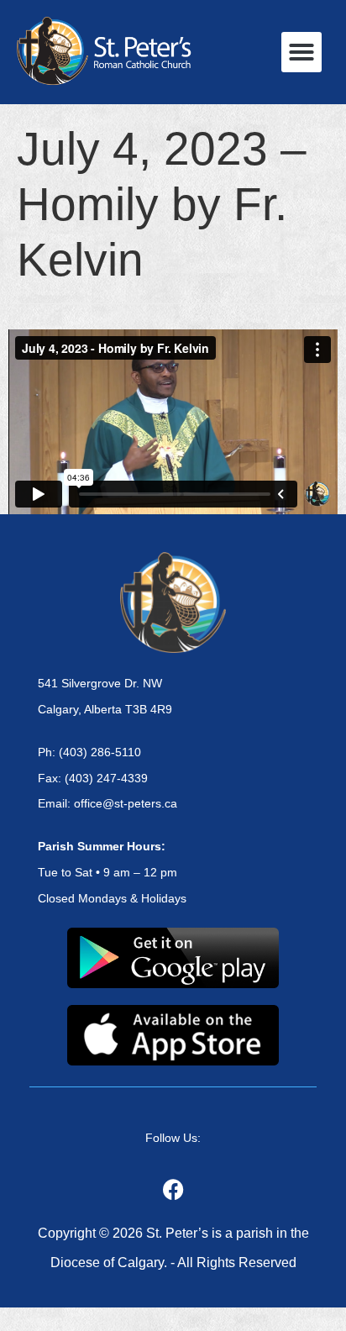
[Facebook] (173, 1189)
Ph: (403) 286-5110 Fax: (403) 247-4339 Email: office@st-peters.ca (107, 778)
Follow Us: (173, 1137)
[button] (301, 52)
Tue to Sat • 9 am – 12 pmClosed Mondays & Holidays (112, 872)
